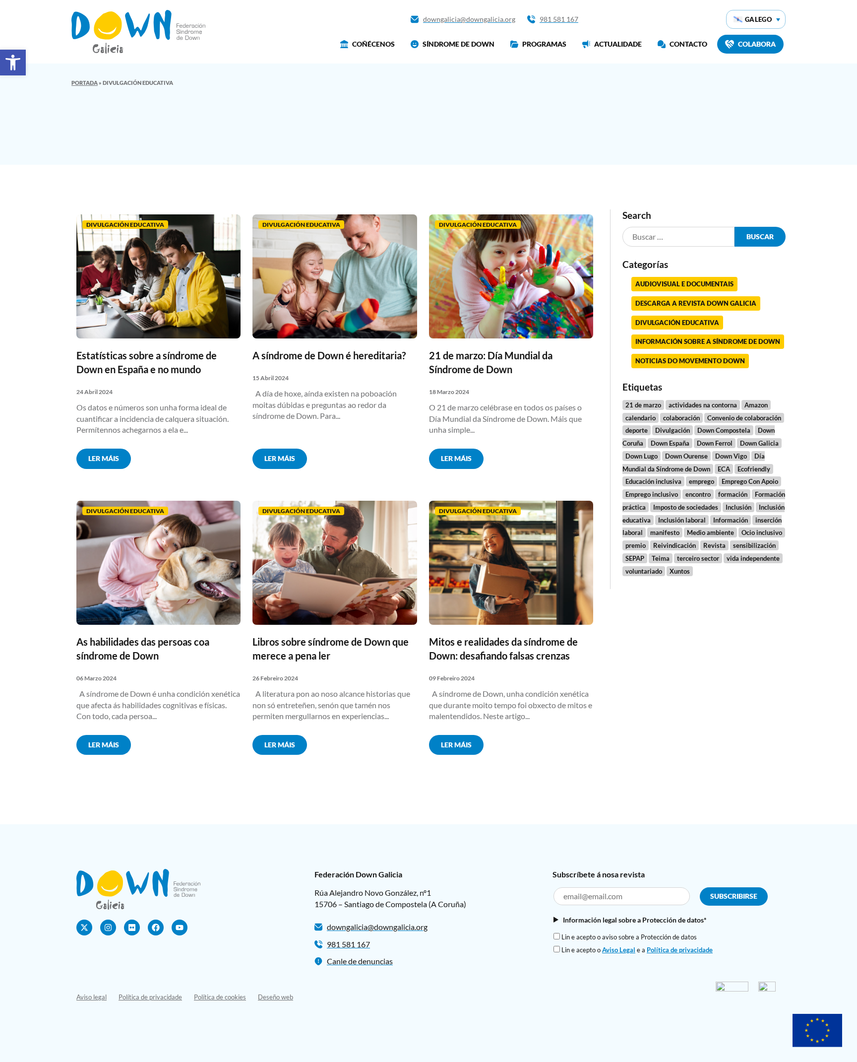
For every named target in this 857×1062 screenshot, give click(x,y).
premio (635, 545)
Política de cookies (220, 997)
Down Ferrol (715, 443)
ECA (724, 469)
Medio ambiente (710, 532)
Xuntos (680, 571)
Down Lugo (641, 456)
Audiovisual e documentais (684, 284)
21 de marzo (643, 405)
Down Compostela (723, 430)
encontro (698, 494)
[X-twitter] (84, 927)
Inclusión (738, 507)
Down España (670, 443)
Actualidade (618, 44)
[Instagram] (108, 927)
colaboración (681, 418)
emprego (701, 481)
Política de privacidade (680, 950)
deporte (636, 430)
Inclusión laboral (682, 520)
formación (732, 494)
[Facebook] (156, 927)
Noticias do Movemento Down (690, 361)
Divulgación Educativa (125, 224)
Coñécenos (373, 44)
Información (730, 520)
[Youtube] (179, 927)
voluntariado (643, 571)
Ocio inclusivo (761, 532)
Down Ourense (686, 456)
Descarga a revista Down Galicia (695, 303)
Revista (714, 545)
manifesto (664, 532)
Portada (84, 82)
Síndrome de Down (458, 44)
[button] (13, 62)
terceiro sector (698, 558)
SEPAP (634, 558)
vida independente (753, 558)
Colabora (757, 44)
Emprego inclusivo (651, 494)
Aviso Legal (618, 950)
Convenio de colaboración (744, 418)
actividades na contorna (703, 405)
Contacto (688, 44)
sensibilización (754, 545)
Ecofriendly (753, 469)
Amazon (756, 405)
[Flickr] (132, 927)
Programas (544, 44)
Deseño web (275, 997)
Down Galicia (759, 443)
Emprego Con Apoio (750, 481)
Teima (661, 558)
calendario (640, 418)
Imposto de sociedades (685, 507)
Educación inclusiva (653, 481)
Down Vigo (731, 456)
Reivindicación (674, 545)
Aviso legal (91, 997)
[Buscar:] (678, 237)
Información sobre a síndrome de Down (707, 341)
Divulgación (672, 430)
